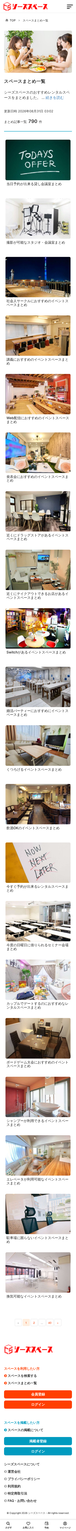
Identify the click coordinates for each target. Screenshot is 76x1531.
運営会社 (14, 1471)
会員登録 (38, 1394)
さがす (8, 1527)
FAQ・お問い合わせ (22, 1501)
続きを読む (55, 97)
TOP (13, 20)
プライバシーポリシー (24, 1479)
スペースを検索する (22, 1376)
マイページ (65, 1527)
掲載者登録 (38, 1441)
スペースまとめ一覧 (35, 20)
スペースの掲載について (25, 1430)
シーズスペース (36, 1512)
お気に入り (28, 1527)
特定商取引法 (17, 1493)
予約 (46, 1527)
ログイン (38, 1404)
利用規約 (14, 1486)
